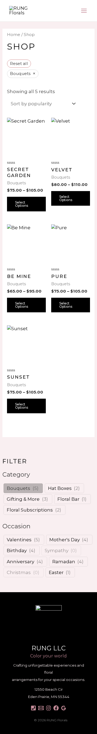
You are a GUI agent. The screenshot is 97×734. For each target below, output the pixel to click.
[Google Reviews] (63, 708)
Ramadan (63, 561)
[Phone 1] (33, 708)
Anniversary (20, 561)
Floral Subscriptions (30, 510)
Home (13, 34)
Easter (56, 572)
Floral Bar (68, 499)
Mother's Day (64, 539)
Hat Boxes (60, 488)
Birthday (17, 550)
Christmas (19, 572)
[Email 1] (41, 708)
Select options (21, 204)
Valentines (19, 539)
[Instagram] (48, 708)
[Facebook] (56, 708)
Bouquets (18, 488)
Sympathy (56, 550)
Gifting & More (23, 499)
